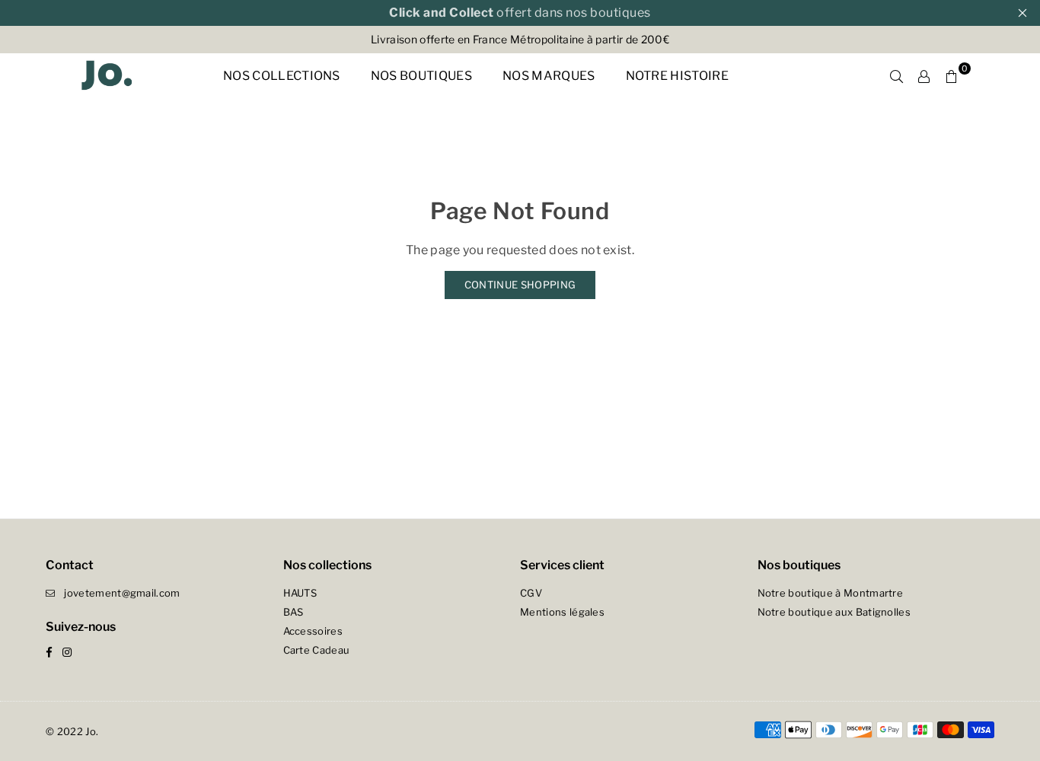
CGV (531, 593)
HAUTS (300, 593)
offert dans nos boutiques (520, 12)
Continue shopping (520, 285)
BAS (293, 612)
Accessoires (313, 631)
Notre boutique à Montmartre (831, 593)
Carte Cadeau (316, 650)
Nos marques (548, 75)
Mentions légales (562, 612)
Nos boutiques (421, 75)
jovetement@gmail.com (122, 593)
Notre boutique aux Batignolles (834, 612)
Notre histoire (677, 75)
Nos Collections (281, 75)
